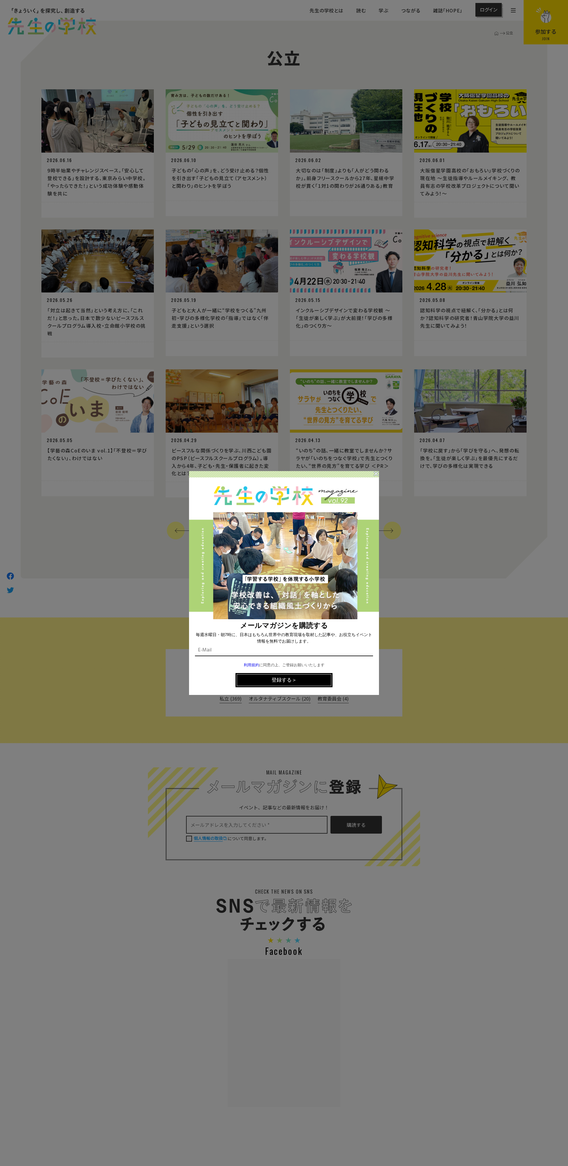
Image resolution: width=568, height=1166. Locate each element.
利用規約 (251, 665)
